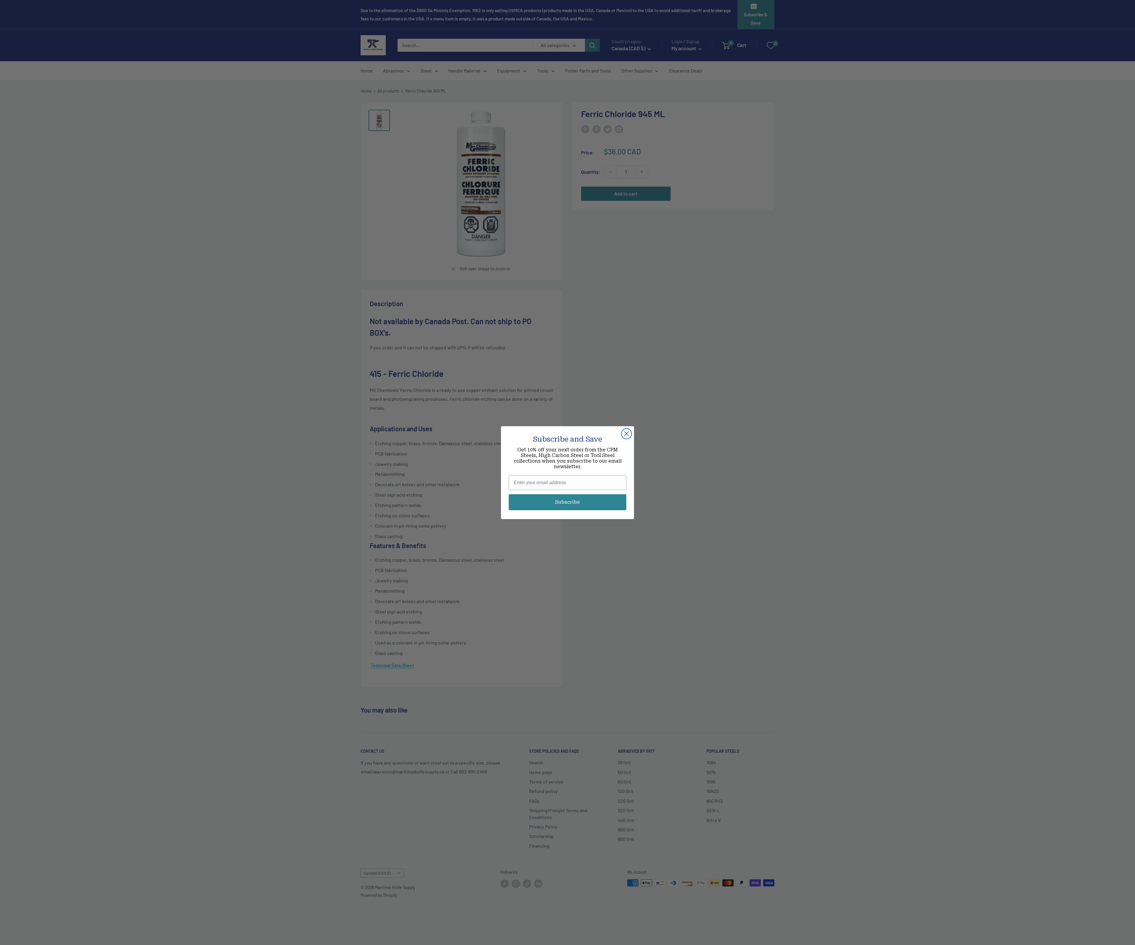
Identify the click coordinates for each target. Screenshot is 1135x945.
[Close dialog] (626, 434)
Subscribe (567, 502)
